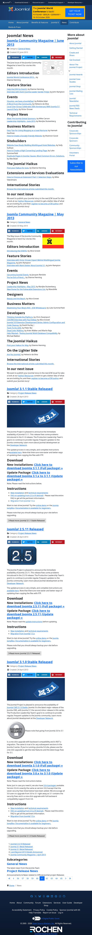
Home (11, 22)
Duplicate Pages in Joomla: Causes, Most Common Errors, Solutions (35, 156)
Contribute (74, 22)
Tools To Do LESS (14, 328)
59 (32, 878)
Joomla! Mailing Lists (75, 92)
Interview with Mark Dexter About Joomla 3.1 (26, 265)
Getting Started (76, 48)
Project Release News (27, 393)
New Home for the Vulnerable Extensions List (26, 289)
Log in (60, 912)
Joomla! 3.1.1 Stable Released (30, 389)
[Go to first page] (9, 878)
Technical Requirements (75, 114)
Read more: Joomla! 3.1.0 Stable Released (27, 836)
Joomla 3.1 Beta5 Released (22, 846)
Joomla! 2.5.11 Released (25, 529)
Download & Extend (21, 2)
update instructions (34, 621)
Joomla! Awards (76, 74)
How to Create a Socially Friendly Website (24, 136)
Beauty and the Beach (16, 298)
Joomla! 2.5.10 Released (20, 844)
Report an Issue (49, 912)
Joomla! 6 (55, 22)
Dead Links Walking (15, 330)
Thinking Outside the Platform (20, 317)
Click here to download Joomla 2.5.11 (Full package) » (36, 604)
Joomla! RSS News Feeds (74, 107)
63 (52, 878)
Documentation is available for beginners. (33, 508)
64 (57, 878)
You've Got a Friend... (16, 277)
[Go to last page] (70, 878)
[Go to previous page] (14, 878)
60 (37, 878)
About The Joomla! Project (75, 65)
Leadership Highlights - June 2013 (21, 121)
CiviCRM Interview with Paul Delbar (21, 320)
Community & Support (56, 2)
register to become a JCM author (45, 203)
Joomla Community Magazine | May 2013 (35, 216)
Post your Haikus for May (17, 345)
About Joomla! (22, 22)
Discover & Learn (38, 2)
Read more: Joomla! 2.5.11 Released (25, 653)
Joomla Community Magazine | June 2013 (35, 42)
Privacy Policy (39, 910)
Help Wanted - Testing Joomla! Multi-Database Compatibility (32, 333)
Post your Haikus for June (18, 168)
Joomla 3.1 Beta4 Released (22, 849)
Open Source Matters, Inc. (43, 923)
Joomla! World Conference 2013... (21, 77)
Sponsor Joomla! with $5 (70, 910)
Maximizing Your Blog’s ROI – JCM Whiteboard (26, 308)
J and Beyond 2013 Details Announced (27, 852)
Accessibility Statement (22, 910)
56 (18, 878)
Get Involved (74, 60)
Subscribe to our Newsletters (76, 166)
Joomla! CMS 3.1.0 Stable (17, 707)
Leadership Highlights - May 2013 (21, 286)
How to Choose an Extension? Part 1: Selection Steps (29, 177)
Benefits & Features (40, 22)
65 (61, 878)
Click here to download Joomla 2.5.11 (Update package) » (30, 614)
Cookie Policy (52, 910)
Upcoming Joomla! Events (18, 274)
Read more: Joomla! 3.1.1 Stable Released (27, 520)
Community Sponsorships (75, 146)
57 (23, 878)
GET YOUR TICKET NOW (74, 12)
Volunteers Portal (74, 154)
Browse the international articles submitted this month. (30, 189)
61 (42, 878)
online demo (41, 505)
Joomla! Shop (75, 86)
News (64, 22)
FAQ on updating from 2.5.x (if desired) (27, 495)
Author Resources (25, 201)
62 (47, 878)
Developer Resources (75, 2)
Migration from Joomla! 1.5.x (23, 501)
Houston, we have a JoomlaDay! (20, 101)
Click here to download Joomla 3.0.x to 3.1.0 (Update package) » (35, 773)
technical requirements (38, 493)
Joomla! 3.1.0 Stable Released (30, 662)
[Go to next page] (66, 878)
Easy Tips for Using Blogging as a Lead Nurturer (27, 130)
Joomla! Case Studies (74, 80)
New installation (17, 493)
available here (16, 452)
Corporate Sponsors (73, 139)
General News (24, 48)
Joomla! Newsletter (74, 99)
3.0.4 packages (50, 785)
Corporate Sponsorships (75, 132)
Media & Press (14, 27)
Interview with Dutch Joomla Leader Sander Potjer (28, 92)
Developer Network (18, 445)
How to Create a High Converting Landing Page (27, 150)
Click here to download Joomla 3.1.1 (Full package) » (35, 466)
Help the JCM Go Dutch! (17, 89)
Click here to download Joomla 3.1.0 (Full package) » (35, 763)
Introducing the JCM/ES (17, 251)
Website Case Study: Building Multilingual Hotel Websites (31, 145)
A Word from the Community (19, 104)
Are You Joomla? (14, 354)
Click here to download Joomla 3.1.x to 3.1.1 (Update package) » (35, 476)
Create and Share (74, 54)
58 (28, 878)
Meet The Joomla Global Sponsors (21, 118)
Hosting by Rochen (46, 933)
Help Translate (35, 912)
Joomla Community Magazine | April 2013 (28, 854)
